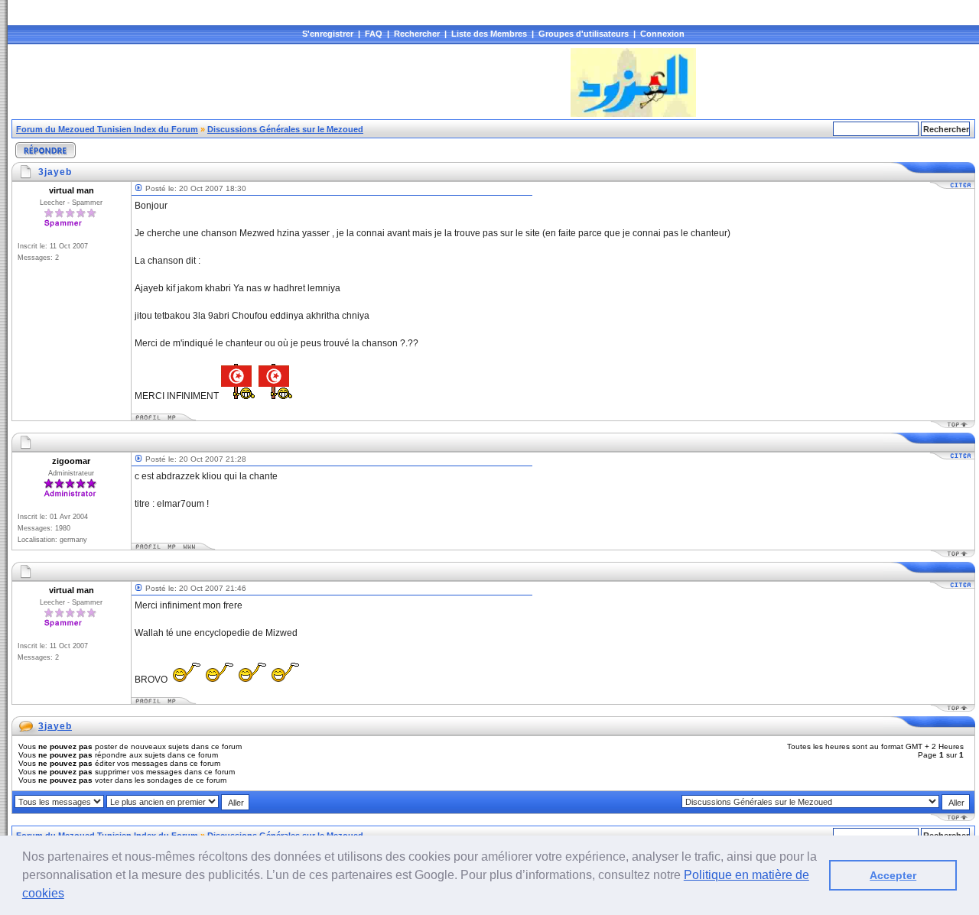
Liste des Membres (489, 33)
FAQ (373, 33)
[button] (69, 895)
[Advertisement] (289, 82)
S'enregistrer (327, 33)
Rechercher (417, 33)
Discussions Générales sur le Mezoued (285, 129)
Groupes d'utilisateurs (583, 33)
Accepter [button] (893, 875)
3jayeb (55, 726)
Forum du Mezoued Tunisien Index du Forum (107, 129)
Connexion (662, 33)
